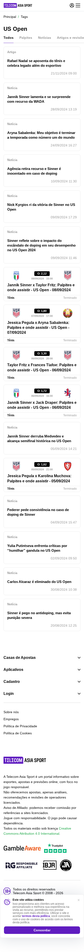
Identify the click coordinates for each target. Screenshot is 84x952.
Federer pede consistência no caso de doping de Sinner (38, 512)
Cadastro (12, 682)
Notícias (44, 37)
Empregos (11, 719)
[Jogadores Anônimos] (66, 865)
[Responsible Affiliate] (21, 865)
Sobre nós (11, 712)
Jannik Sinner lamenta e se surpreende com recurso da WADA (38, 99)
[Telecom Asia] (25, 760)
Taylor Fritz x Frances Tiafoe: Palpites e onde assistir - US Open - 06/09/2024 (42, 367)
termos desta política (36, 916)
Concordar (42, 930)
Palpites (25, 37)
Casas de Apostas (20, 658)
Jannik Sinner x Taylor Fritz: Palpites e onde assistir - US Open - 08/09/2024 (41, 287)
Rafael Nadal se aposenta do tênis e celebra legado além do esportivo (36, 63)
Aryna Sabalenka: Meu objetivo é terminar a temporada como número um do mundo (41, 135)
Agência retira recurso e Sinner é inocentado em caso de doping (34, 171)
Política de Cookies (18, 733)
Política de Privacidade (20, 726)
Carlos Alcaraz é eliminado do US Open (39, 582)
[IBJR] (50, 865)
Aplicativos (13, 670)
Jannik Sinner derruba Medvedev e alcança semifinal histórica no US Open (39, 438)
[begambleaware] (22, 848)
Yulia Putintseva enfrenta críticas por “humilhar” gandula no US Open (37, 548)
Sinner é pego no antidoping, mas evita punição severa (39, 615)
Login (9, 694)
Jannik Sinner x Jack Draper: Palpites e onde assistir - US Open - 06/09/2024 (42, 405)
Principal (10, 17)
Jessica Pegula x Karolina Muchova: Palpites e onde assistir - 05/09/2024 (39, 478)
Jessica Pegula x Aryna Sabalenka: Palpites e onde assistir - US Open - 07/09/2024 (38, 328)
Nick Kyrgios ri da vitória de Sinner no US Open (41, 207)
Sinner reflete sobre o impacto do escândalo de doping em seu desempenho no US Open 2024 (41, 245)
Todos (9, 37)
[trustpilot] (55, 848)
